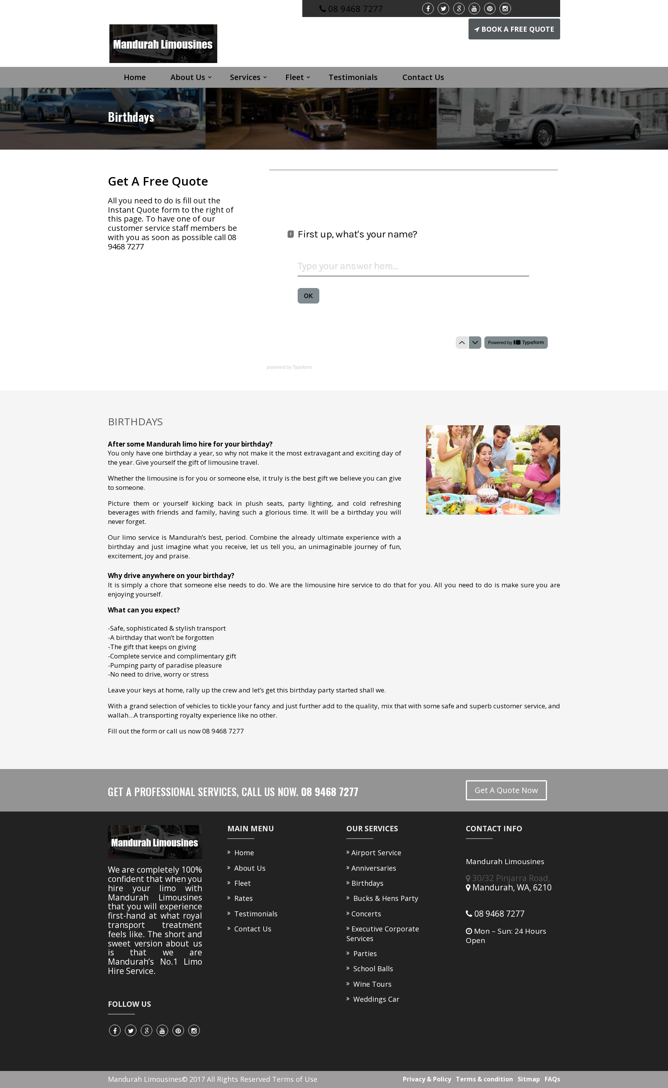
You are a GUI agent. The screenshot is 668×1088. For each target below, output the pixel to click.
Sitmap (527, 1079)
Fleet (294, 77)
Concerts (366, 913)
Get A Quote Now (506, 790)
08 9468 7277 (498, 913)
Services (245, 77)
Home (135, 77)
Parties (364, 953)
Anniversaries (373, 868)
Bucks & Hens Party (384, 898)
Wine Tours (371, 984)
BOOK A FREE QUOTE (517, 29)
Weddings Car (375, 999)
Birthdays (367, 883)
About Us (187, 77)
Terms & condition (483, 1079)
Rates (241, 898)
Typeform (302, 367)
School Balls (372, 968)
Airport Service (376, 852)
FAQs (551, 1079)
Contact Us (423, 77)
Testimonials (353, 77)
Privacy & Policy (425, 1079)
